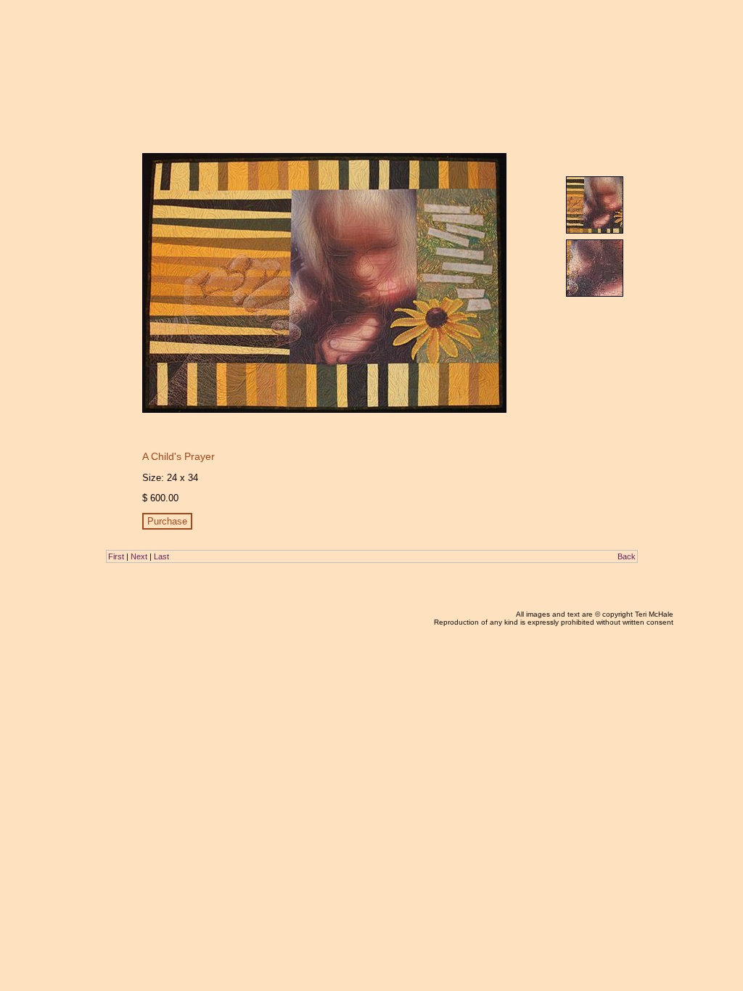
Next (139, 556)
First (116, 556)
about (597, 35)
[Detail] (594, 268)
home (498, 35)
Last (161, 556)
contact (658, 35)
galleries (561, 35)
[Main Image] (594, 205)
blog (527, 35)
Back (626, 556)
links (626, 35)
